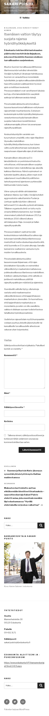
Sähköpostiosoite (14, 407)
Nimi (7, 393)
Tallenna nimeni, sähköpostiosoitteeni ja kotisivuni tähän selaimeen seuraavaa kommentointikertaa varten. (24, 438)
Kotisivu (8, 421)
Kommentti (10, 355)
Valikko (26, 18)
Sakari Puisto (18, 4)
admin (7, 30)
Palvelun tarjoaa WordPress (16, 709)
